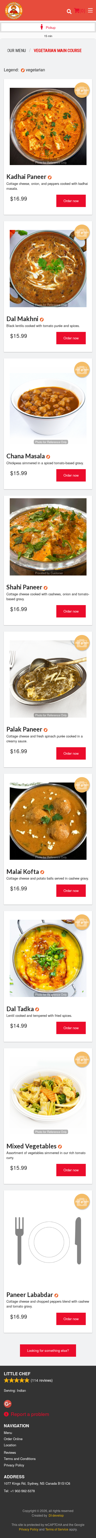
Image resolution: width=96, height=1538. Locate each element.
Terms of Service (56, 1529)
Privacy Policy (14, 1465)
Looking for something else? (48, 1350)
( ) (82, 10)
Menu (8, 1432)
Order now (71, 200)
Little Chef (17, 1374)
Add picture (82, 90)
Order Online (13, 1438)
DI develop (56, 1515)
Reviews (10, 1452)
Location (10, 1444)
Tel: (19, 1490)
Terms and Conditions (20, 1458)
